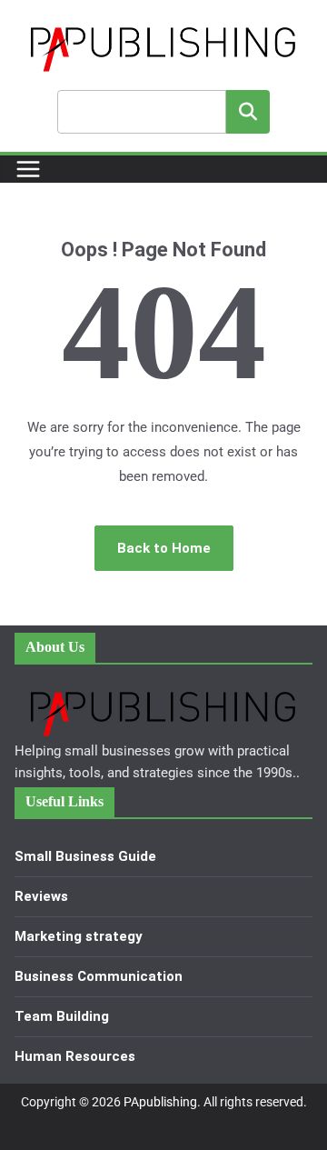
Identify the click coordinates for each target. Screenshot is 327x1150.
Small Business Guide (85, 856)
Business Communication (99, 976)
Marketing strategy (79, 936)
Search (248, 111)
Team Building (62, 1016)
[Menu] (28, 169)
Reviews (41, 896)
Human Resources (75, 1056)
